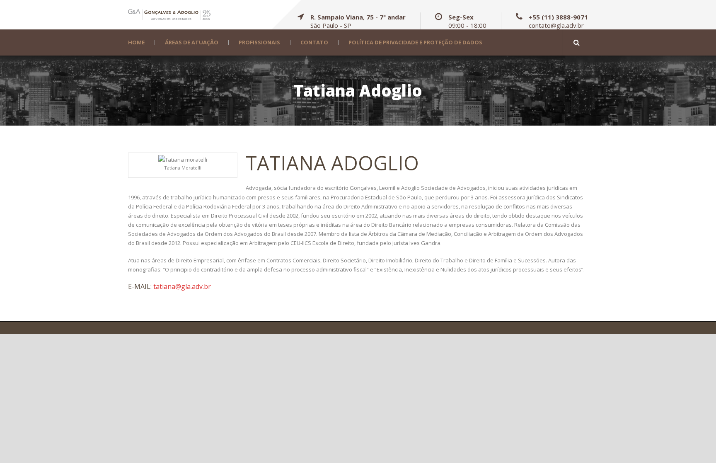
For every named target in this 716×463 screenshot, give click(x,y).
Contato (314, 42)
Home (136, 42)
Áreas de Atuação (191, 42)
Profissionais (259, 42)
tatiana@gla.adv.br (182, 286)
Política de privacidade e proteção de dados (415, 42)
